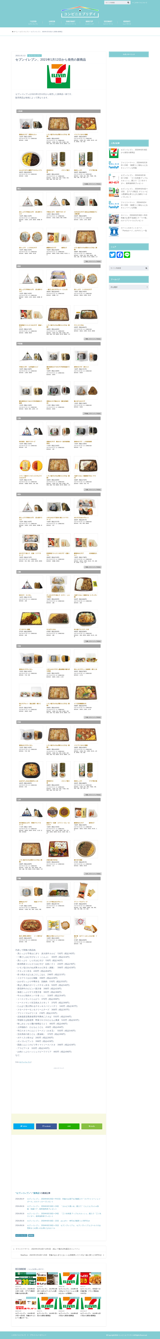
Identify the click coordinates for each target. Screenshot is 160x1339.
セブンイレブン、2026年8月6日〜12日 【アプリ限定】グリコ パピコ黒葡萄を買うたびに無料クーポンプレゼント (134, 193)
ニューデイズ (127, 22)
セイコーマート (108, 22)
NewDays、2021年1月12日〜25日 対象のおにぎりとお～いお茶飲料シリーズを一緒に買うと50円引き (61, 1255)
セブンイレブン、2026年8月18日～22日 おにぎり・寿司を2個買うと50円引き (58, 1221)
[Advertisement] (80, 44)
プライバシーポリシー (38, 1335)
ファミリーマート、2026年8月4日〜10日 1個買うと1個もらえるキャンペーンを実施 (134, 205)
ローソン (52, 22)
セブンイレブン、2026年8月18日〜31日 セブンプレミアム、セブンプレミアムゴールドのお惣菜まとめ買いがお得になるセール (64, 1226)
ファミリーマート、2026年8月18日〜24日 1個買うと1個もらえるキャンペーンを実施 (134, 165)
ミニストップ (89, 22)
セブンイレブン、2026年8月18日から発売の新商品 (134, 151)
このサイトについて (140, 2)
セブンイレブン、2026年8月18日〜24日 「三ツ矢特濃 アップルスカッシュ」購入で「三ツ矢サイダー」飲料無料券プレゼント (64, 1214)
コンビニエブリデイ (125, 1335)
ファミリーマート (70, 22)
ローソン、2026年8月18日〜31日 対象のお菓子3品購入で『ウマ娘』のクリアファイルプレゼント (135, 218)
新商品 (37, 1193)
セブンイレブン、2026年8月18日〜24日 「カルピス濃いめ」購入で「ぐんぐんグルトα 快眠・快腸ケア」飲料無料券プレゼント (63, 1207)
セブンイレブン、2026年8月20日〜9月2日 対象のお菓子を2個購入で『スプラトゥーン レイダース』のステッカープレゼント (63, 1200)
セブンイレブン (33, 22)
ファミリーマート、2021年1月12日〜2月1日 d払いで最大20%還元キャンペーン (48, 1249)
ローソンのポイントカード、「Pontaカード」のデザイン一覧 (134, 229)
